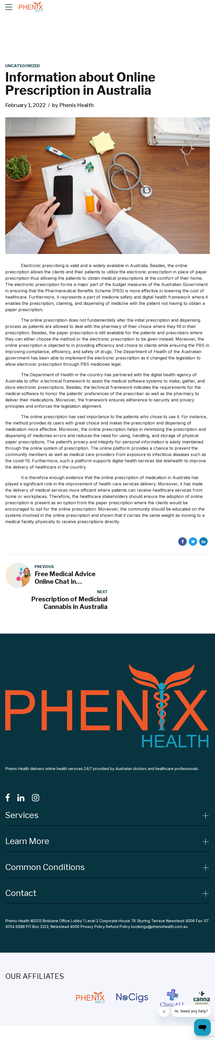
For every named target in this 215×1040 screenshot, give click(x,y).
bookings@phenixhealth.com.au (159, 926)
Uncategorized (22, 65)
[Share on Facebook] (182, 541)
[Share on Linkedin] (203, 541)
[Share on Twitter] (193, 541)
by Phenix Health (73, 105)
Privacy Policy (92, 926)
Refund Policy (118, 926)
